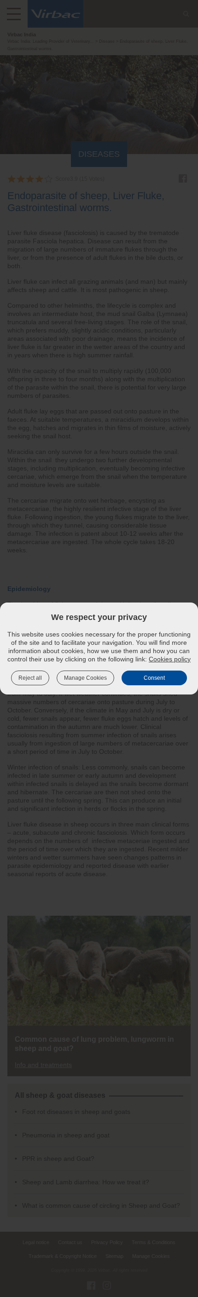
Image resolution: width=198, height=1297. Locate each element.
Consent (154, 678)
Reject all (30, 678)
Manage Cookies (85, 678)
